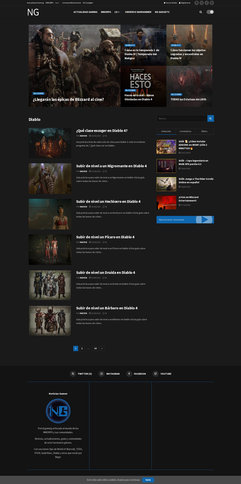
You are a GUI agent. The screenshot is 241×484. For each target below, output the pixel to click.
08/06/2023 (131, 105)
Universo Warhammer (71, 2)
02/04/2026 (53, 105)
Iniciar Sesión (171, 2)
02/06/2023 (96, 136)
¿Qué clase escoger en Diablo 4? (101, 130)
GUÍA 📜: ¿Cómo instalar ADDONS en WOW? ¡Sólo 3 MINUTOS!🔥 (193, 145)
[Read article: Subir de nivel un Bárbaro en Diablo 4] (50, 320)
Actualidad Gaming (35, 2)
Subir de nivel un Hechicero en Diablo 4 (108, 201)
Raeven (83, 136)
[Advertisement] (184, 250)
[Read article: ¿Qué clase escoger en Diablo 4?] (50, 143)
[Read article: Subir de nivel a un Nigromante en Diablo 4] (50, 178)
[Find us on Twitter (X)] (196, 3)
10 (95, 348)
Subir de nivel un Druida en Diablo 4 (105, 272)
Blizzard (38, 93)
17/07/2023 (131, 64)
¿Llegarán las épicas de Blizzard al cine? (68, 99)
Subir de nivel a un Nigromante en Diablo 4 (111, 165)
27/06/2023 (177, 64)
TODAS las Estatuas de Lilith (188, 99)
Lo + (57, 2)
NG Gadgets (88, 2)
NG (33, 12)
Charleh (41, 105)
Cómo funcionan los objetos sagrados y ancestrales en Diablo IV (188, 54)
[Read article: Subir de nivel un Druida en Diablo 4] (50, 285)
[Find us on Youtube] (212, 3)
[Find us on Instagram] (202, 3)
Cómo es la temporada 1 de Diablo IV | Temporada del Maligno (142, 54)
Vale (148, 479)
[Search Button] (201, 12)
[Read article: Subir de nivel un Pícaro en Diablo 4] (50, 249)
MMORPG (49, 2)
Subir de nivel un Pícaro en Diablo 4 (105, 236)
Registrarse (185, 2)
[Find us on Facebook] (207, 3)
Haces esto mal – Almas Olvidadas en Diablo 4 (139, 97)
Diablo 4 (130, 45)
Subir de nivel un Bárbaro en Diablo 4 (106, 307)
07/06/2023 (177, 105)
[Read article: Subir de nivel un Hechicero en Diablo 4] (50, 214)
